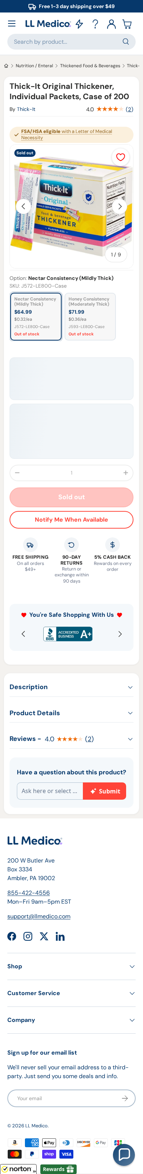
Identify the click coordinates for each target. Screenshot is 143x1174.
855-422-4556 (28, 893)
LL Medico (36, 1126)
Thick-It (26, 109)
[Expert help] (95, 23)
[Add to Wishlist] (120, 157)
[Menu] (12, 23)
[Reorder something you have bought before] (79, 23)
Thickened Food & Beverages (90, 66)
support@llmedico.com (38, 916)
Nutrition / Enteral (34, 66)
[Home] (6, 65)
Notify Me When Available (71, 519)
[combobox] (71, 42)
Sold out (71, 497)
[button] (128, 23)
